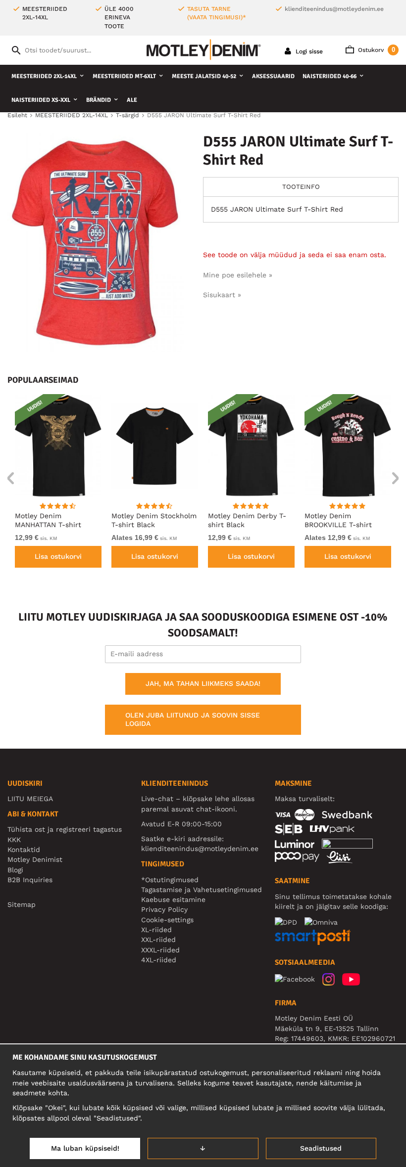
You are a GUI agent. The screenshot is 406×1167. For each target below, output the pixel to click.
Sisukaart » (222, 295)
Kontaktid (23, 849)
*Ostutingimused (170, 880)
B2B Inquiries (29, 880)
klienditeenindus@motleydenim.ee (334, 8)
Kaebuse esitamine (173, 899)
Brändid (98, 100)
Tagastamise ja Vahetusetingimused (201, 890)
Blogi (15, 870)
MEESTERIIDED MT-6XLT (124, 76)
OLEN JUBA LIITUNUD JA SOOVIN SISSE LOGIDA (192, 719)
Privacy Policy (164, 909)
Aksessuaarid (273, 76)
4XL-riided (158, 960)
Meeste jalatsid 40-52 (204, 76)
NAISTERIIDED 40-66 (329, 76)
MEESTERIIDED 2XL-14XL (44, 76)
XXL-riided (158, 939)
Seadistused (321, 1148)
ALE (132, 100)
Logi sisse (308, 51)
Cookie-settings (167, 920)
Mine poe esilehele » (237, 275)
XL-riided (156, 930)
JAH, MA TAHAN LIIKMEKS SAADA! (203, 683)
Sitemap (21, 904)
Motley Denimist (34, 859)
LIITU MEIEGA (30, 799)
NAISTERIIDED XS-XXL (40, 100)
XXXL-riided (160, 950)
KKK (14, 840)
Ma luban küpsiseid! (85, 1148)
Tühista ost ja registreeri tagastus (64, 829)
